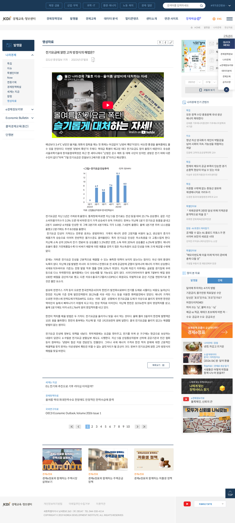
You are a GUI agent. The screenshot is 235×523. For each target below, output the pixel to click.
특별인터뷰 (13, 73)
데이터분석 (227, 70)
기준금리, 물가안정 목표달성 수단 (203, 293)
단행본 (10, 135)
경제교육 (91, 18)
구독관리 (228, 36)
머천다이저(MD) (194, 302)
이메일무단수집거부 (79, 504)
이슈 (9, 68)
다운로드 (93, 60)
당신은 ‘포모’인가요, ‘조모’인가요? (204, 297)
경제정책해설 (14, 87)
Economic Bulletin (17, 118)
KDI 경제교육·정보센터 (18, 19)
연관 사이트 (171, 18)
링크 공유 (171, 42)
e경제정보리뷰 (14, 109)
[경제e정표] (207, 330)
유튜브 (187, 504)
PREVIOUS (78, 427)
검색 (201, 5)
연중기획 (11, 82)
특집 (9, 63)
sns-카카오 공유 (159, 42)
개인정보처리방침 (53, 504)
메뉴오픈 (32, 55)
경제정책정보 (54, 18)
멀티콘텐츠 (132, 18)
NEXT (137, 427)
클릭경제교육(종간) (17, 126)
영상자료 (228, 27)
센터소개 (151, 18)
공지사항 (227, 82)
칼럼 (9, 96)
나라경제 (217, 27)
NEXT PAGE (144, 427)
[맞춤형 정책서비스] (207, 386)
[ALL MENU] (230, 18)
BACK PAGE (71, 427)
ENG (219, 18)
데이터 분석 (111, 18)
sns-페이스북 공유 (165, 42)
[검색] (184, 5)
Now (10, 77)
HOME (197, 27)
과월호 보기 (209, 90)
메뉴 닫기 (226, 89)
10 (128, 426)
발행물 (74, 18)
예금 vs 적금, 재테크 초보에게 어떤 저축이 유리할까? (207, 312)
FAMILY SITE (205, 504)
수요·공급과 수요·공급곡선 (200, 317)
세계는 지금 (13, 91)
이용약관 (100, 504)
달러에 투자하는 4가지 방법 (200, 288)
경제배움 (193, 18)
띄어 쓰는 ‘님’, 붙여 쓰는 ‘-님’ (201, 307)
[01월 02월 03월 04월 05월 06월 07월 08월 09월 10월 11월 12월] (210, 82)
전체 (220, 280)
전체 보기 (220, 6)
